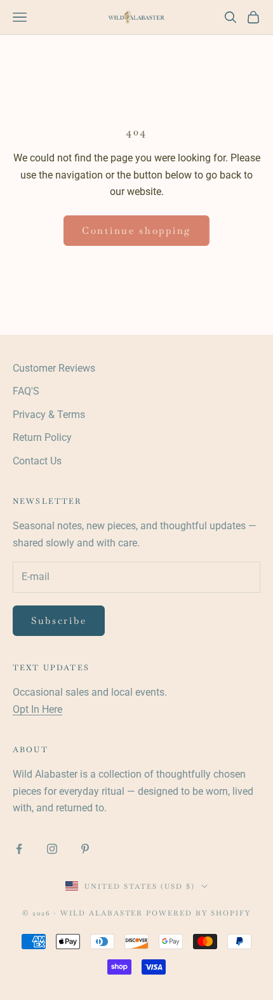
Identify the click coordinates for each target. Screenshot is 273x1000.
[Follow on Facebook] (19, 848)
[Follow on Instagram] (52, 848)
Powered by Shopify (198, 913)
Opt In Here (37, 709)
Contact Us (37, 461)
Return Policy (42, 437)
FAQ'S (26, 391)
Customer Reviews (54, 368)
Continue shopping (136, 230)
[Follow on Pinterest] (85, 848)
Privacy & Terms (49, 415)
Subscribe (58, 620)
